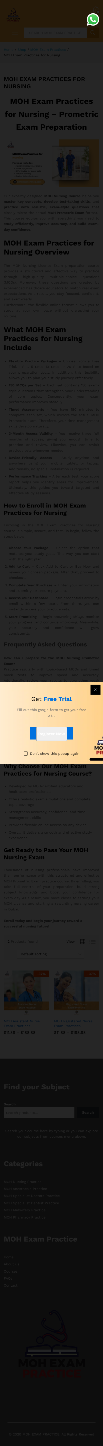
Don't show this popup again (55, 754)
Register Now (51, 734)
